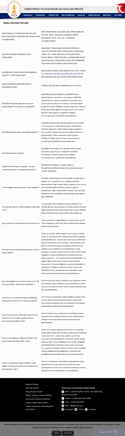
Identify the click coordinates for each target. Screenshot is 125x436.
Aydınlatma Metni (32, 388)
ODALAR (81, 15)
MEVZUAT (107, 15)
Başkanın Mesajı (32, 384)
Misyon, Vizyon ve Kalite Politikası (39, 395)
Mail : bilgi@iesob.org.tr (74, 406)
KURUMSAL (40, 15)
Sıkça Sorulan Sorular (34, 392)
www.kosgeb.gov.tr (48, 116)
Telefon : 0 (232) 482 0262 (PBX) (78, 398)
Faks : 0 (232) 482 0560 (74, 402)
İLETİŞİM (118, 15)
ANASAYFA (27, 15)
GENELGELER (94, 15)
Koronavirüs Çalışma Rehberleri (38, 399)
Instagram (92, 409)
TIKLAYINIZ (76, 86)
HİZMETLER (53, 15)
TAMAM (56, 433)
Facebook (69, 409)
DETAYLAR (68, 433)
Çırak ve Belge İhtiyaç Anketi (37, 403)
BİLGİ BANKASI (68, 15)
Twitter (80, 409)
